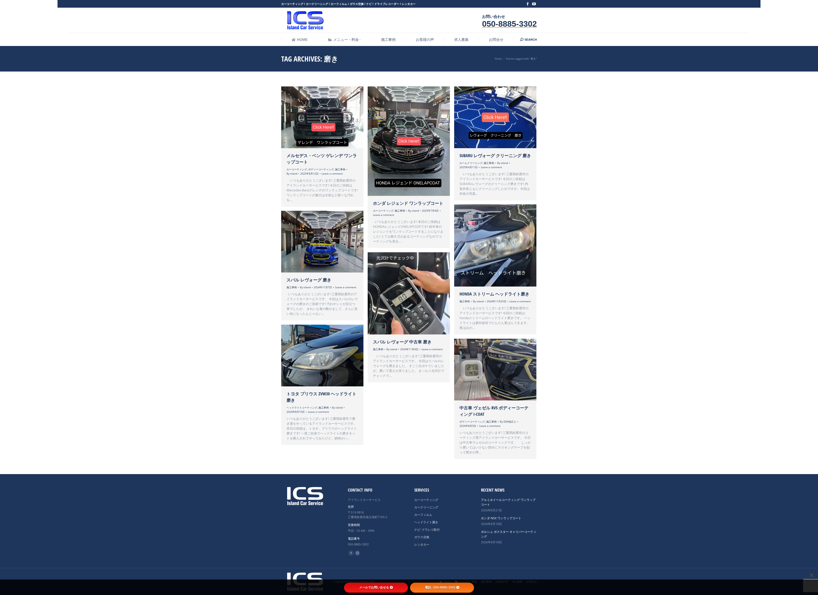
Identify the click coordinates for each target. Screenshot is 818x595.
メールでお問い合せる (374, 587)
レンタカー (421, 544)
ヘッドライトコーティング (302, 407)
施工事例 (340, 169)
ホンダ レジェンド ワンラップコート (408, 203)
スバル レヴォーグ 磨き (309, 280)
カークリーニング (426, 507)
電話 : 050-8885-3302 (440, 587)
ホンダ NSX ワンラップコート (501, 518)
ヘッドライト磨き (426, 522)
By (292, 173)
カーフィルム (423, 515)
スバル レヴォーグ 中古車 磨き (402, 342)
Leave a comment (332, 173)
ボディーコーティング (321, 169)
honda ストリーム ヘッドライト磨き (494, 294)
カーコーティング (297, 169)
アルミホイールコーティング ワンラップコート (508, 502)
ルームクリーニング (470, 163)
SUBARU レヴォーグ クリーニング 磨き (495, 155)
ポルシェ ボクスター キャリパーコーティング (508, 534)
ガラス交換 (421, 537)
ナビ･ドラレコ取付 (427, 530)
